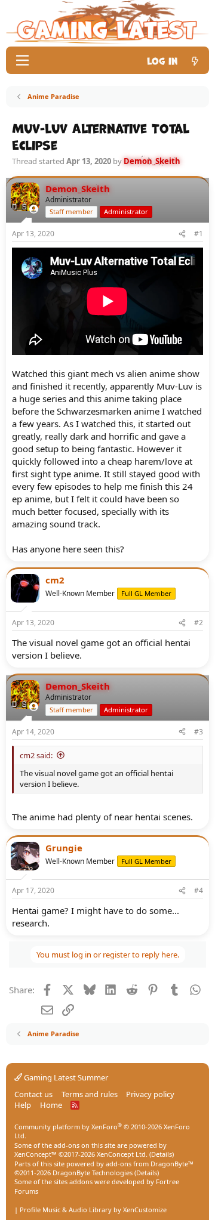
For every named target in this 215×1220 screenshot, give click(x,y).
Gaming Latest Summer (65, 1077)
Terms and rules (90, 1094)
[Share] (182, 234)
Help (22, 1104)
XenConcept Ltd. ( (124, 1154)
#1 (198, 233)
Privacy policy (150, 1094)
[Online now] (33, 209)
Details (161, 1154)
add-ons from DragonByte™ (150, 1163)
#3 (198, 732)
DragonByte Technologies (93, 1172)
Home (51, 1104)
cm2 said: (36, 755)
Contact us (33, 1094)
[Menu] (22, 60)
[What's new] (195, 60)
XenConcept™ (35, 1154)
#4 (198, 890)
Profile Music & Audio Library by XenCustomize (93, 1209)
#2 (198, 622)
